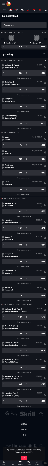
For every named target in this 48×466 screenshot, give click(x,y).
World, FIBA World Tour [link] (11, 132)
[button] (24, 60)
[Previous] (2, 39)
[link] (11, 3)
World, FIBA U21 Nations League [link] (15, 198)
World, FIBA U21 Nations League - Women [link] (18, 304)
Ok (24, 458)
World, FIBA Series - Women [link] (13, 60)
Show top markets (23, 78)
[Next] (45, 39)
